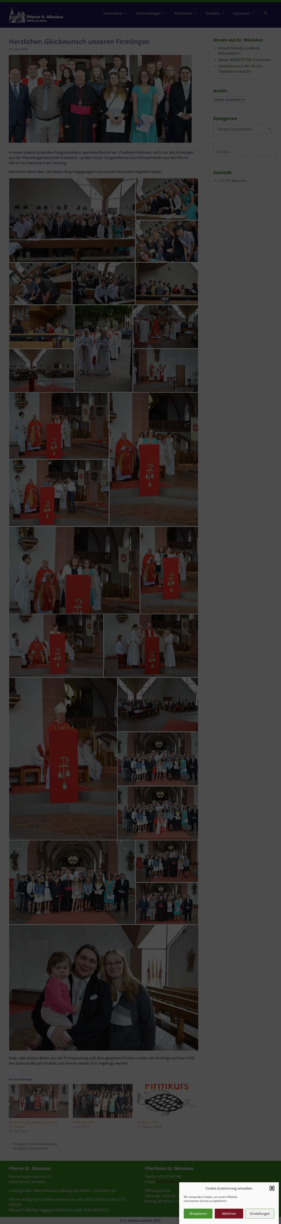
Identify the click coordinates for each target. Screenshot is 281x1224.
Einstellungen (260, 1213)
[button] (272, 1188)
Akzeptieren (198, 1213)
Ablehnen (229, 1213)
